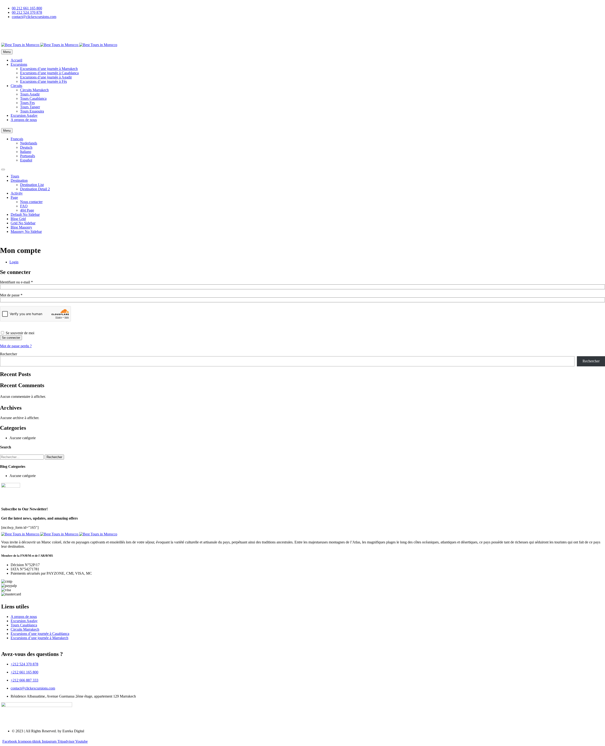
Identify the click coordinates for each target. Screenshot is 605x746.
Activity (17, 193)
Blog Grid (18, 219)
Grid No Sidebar (23, 223)
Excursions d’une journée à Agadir (46, 77)
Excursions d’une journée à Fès (43, 81)
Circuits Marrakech (34, 90)
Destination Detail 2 (35, 189)
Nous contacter (31, 202)
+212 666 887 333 (24, 680)
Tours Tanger (30, 107)
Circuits (16, 86)
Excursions (19, 64)
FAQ (24, 206)
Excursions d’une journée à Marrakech (49, 69)
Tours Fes (27, 103)
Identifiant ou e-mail (24, 282)
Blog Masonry (21, 227)
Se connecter (11, 337)
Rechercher (8, 354)
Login (13, 262)
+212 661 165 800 (24, 672)
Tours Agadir (30, 94)
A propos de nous (24, 120)
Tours (15, 176)
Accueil (16, 60)
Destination (19, 180)
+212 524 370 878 (24, 664)
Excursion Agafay (24, 115)
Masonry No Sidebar (26, 232)
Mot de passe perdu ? (16, 346)
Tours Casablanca (33, 98)
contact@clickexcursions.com (33, 688)
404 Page (27, 210)
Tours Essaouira (32, 111)
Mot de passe (19, 295)
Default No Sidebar (25, 215)
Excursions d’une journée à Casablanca (49, 73)
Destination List (32, 185)
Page (14, 197)
